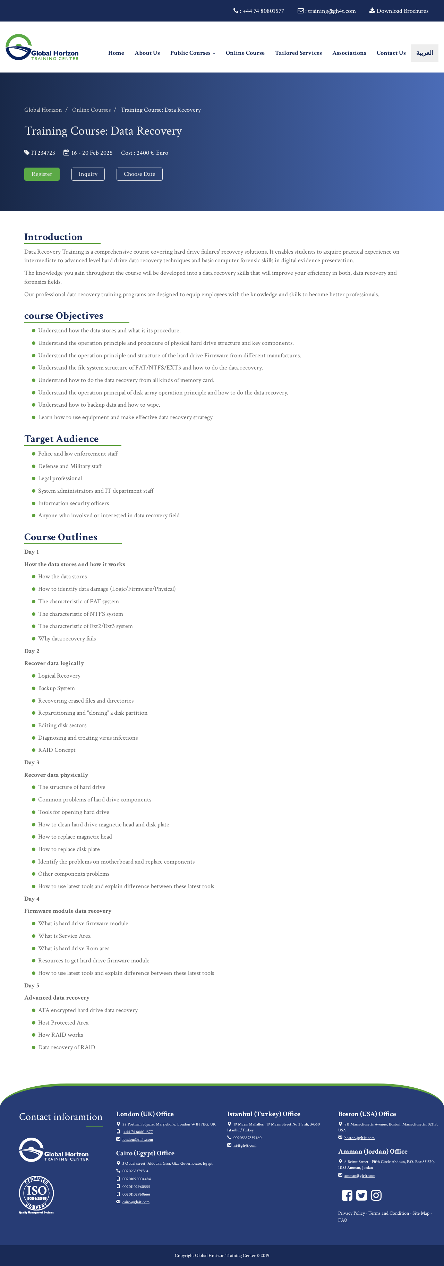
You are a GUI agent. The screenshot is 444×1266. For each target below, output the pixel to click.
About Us (147, 53)
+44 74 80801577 (263, 11)
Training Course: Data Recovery (161, 110)
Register (42, 174)
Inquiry (88, 174)
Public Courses (191, 53)
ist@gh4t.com (244, 1145)
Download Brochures (401, 11)
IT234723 (43, 153)
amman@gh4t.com (359, 1175)
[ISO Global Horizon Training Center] (36, 1194)
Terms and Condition (388, 1213)
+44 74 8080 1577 (138, 1132)
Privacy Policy (351, 1213)
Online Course (245, 53)
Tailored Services (298, 53)
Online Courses (91, 110)
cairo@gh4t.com (136, 1202)
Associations (349, 53)
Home (118, 53)
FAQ (342, 1220)
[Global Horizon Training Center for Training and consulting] (348, 1198)
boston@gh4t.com (359, 1137)
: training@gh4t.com (330, 11)
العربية (424, 53)
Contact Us (391, 53)
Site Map (420, 1213)
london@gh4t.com (137, 1139)
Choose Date (139, 174)
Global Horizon (43, 110)
